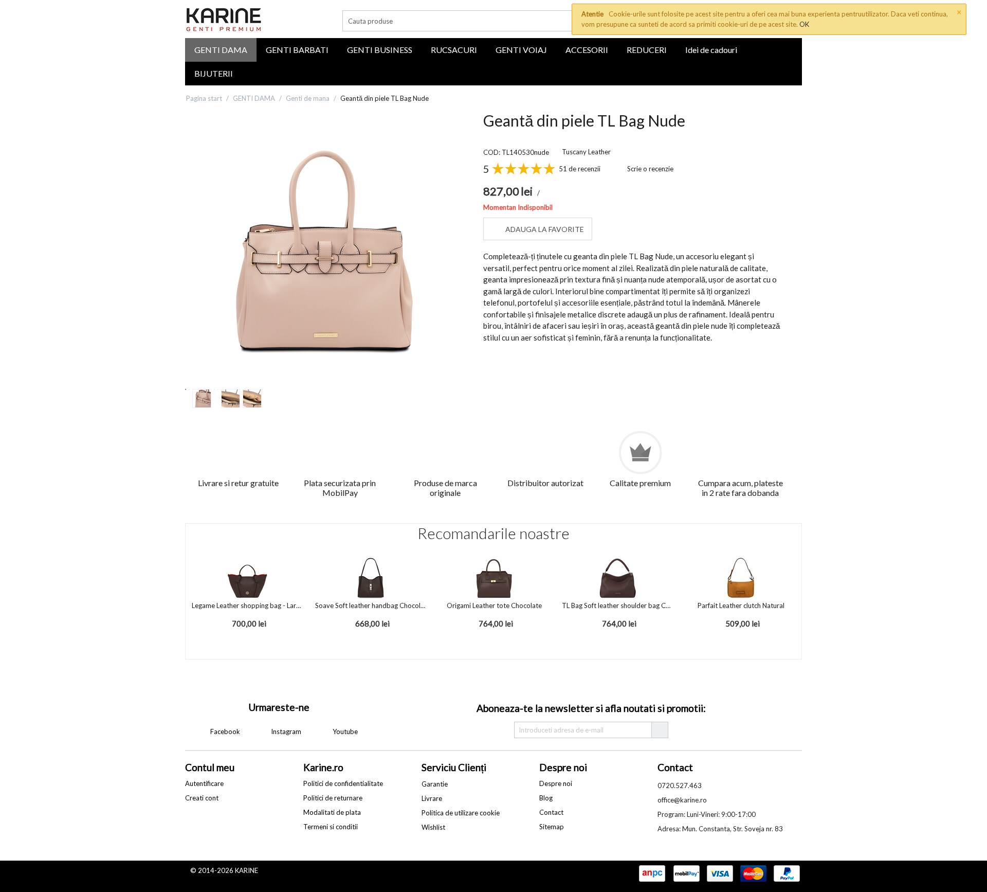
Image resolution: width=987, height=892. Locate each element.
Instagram (285, 731)
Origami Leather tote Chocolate (494, 605)
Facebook (224, 731)
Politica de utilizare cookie (461, 813)
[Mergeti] (659, 730)
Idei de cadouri (711, 50)
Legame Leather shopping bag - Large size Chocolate (247, 605)
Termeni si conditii (330, 827)
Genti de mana (308, 98)
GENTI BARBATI (297, 50)
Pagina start (204, 98)
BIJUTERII (213, 73)
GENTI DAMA (220, 50)
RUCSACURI (454, 50)
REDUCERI (647, 50)
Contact (551, 812)
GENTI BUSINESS (379, 50)
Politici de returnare (332, 798)
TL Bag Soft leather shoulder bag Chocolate (617, 605)
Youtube (344, 731)
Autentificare (204, 783)
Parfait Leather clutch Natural (741, 605)
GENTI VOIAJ (521, 50)
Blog (546, 798)
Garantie (435, 784)
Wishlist (433, 827)
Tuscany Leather (586, 152)
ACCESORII (586, 50)
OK (804, 24)
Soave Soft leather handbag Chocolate (370, 605)
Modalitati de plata (332, 812)
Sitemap (551, 827)
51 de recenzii (579, 169)
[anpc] (652, 874)
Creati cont (201, 798)
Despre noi (555, 783)
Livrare (432, 798)
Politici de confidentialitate (343, 783)
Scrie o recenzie (650, 169)
